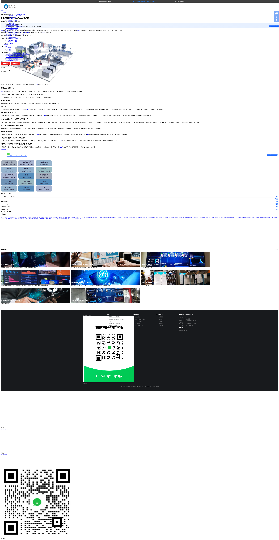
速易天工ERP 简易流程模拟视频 (79, 300)
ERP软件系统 (153, 217)
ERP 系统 (137, 317)
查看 (277, 196)
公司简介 (5, 46)
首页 (4, 12)
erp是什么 (27, 217)
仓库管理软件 (222, 217)
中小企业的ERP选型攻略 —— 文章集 (81, 282)
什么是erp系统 (206, 217)
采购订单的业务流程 (11, 29)
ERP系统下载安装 (70, 217)
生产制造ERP (28, 218)
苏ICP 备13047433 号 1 (147, 386)
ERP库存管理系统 (19, 217)
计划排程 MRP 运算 (11, 17)
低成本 (7, 149)
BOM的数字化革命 (11, 58)
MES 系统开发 (139, 325)
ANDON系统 (9, 43)
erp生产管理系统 (34, 217)
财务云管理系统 (61, 218)
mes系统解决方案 (191, 217)
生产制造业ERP (36, 218)
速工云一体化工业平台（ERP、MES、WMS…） (18, 32)
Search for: (3, 67)
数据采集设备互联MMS (12, 38)
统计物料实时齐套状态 (12, 28)
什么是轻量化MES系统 (12, 60)
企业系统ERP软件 (230, 217)
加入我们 (8, 51)
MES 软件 (137, 323)
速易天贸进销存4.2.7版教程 (8, 264)
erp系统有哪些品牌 (114, 217)
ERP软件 (129, 217)
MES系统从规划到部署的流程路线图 (15, 55)
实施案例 (5, 44)
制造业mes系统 (247, 217)
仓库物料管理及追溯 (11, 20)
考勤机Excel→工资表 (11, 41)
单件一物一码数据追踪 (12, 25)
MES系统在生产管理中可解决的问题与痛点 (17, 54)
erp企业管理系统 (10, 217)
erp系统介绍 (89, 217)
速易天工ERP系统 (11, 37)
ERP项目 (159, 217)
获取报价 (15, 63)
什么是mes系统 (214, 217)
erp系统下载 (62, 217)
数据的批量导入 (10, 18)
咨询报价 (161, 325)
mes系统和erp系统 (173, 217)
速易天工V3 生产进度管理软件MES (15, 34)
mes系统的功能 (182, 217)
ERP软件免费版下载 (144, 217)
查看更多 (276, 193)
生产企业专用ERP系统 (19, 218)
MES (78, 30)
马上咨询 (272, 154)
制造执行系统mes (256, 217)
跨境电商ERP (68, 218)
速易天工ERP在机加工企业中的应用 (151, 282)
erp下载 (3, 217)
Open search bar (4, 66)
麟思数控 (8, 35)
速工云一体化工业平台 (114, 317)
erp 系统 (56, 217)
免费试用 (6, 63)
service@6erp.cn (4, 454)
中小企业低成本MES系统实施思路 (150, 264)
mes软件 (199, 217)
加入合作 (182, 1)
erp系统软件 (122, 217)
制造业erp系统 (239, 217)
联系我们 (177, 1)
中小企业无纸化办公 (6, 282)
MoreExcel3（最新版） (114, 323)
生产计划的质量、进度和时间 (14, 15)
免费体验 (161, 323)
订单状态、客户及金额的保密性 (14, 26)
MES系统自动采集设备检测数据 (14, 57)
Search (21, 69)
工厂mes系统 (4, 218)
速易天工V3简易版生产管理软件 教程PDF (82, 264)
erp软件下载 (135, 217)
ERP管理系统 (43, 217)
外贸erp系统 (274, 217)
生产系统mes (52, 218)
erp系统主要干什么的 (81, 217)
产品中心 (5, 31)
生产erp (10, 218)
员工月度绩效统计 (11, 23)
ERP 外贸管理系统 (140, 319)
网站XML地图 (156, 386)
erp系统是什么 (97, 217)
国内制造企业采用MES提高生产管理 (10, 300)
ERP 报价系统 (138, 321)
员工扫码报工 (9, 22)
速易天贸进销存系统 (11, 40)
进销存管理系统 (77, 218)
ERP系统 (50, 217)
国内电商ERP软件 (265, 217)
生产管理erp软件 (44, 218)
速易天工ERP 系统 (113, 325)
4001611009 (3, 429)
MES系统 (3, 149)
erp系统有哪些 (105, 217)
